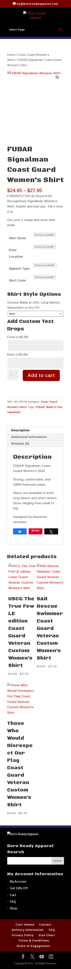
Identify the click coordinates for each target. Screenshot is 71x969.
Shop (13, 908)
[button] (57, 77)
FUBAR (40, 407)
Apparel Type (19, 268)
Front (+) (17, 337)
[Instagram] (51, 957)
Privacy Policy (23, 935)
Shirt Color (17, 280)
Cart (13, 895)
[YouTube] (41, 957)
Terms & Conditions (33, 940)
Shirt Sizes (17, 238)
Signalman (13, 412)
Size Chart (47, 935)
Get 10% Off (19, 888)
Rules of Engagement (33, 946)
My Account (18, 881)
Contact (45, 924)
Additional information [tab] (29, 437)
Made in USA (54, 407)
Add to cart (41, 375)
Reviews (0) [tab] (20, 443)
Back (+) (17, 354)
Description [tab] (20, 430)
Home (11, 54)
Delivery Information (28, 929)
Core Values (25, 924)
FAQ (13, 901)
